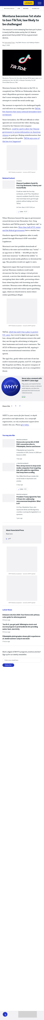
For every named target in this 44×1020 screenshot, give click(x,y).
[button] (5, 1014)
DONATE (29, 3)
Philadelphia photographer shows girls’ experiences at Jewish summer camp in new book (21, 637)
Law (18, 8)
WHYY (8, 3)
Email (20, 406)
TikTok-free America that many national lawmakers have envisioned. (21, 111)
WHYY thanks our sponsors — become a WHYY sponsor (22, 172)
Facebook (12, 406)
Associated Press (9, 42)
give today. (25, 425)
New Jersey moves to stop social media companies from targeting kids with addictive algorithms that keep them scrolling (28, 469)
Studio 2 (19, 181)
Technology (35, 8)
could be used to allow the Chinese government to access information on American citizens (21, 132)
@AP (9, 538)
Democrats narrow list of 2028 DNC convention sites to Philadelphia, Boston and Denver (28, 444)
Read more (9, 534)
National (26, 8)
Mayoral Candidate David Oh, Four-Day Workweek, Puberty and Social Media (28, 185)
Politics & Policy (9, 8)
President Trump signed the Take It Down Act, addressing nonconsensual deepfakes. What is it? (28, 500)
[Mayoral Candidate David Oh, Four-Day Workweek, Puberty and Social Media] (8, 185)
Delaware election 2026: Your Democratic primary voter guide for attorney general (21, 616)
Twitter (16, 406)
